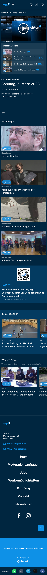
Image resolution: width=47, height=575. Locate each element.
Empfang (23, 488)
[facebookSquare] (19, 516)
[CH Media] (23, 561)
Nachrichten (5, 12)
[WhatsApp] (14, 571)
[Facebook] (42, 571)
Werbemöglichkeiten (23, 480)
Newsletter (23, 504)
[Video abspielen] (23, 28)
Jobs (23, 472)
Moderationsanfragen (23, 464)
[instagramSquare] (28, 516)
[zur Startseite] (6, 4)
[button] (21, 571)
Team (23, 456)
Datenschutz (8, 548)
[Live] (31, 4)
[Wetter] (36, 4)
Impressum (19, 548)
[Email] (28, 571)
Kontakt (23, 496)
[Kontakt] (42, 4)
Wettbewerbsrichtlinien (34, 548)
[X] (35, 571)
